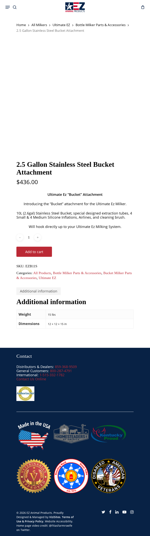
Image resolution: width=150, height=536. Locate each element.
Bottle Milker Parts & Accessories (101, 25)
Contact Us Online (31, 379)
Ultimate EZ (61, 25)
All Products (42, 273)
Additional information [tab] (38, 291)
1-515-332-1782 (51, 375)
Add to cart (34, 251)
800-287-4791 (61, 370)
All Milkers (39, 25)
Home (21, 25)
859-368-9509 (66, 366)
